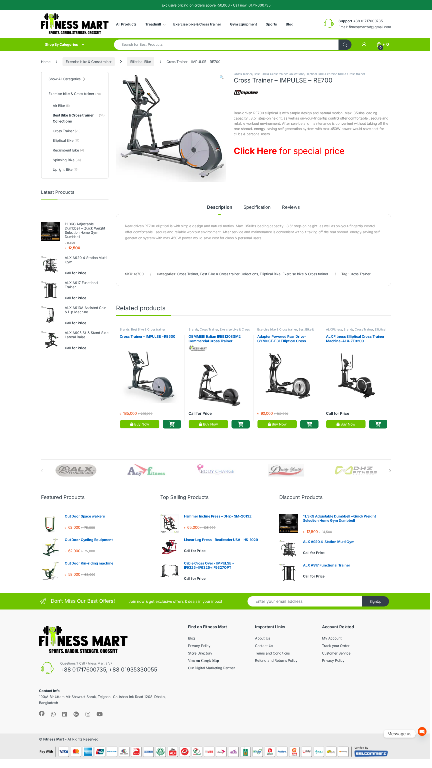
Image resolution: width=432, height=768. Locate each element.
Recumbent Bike (68, 150)
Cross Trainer (243, 74)
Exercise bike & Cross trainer (197, 24)
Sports (271, 24)
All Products (126, 24)
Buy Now (141, 424)
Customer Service (336, 653)
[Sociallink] (41, 713)
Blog (289, 24)
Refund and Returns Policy (276, 660)
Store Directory (200, 653)
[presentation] (390, 470)
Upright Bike (65, 169)
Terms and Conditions (272, 653)
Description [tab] (219, 207)
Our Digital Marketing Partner (211, 668)
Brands (125, 329)
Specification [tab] (257, 207)
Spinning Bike (67, 160)
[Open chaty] (422, 733)
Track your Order (336, 646)
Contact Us (264, 646)
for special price (289, 151)
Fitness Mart (53, 739)
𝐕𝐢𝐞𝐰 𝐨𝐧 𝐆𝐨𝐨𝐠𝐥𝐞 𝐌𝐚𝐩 (203, 660)
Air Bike (61, 106)
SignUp (376, 601)
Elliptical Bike (140, 62)
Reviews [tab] (291, 207)
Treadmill (153, 24)
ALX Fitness (334, 329)
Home (45, 62)
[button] (222, 77)
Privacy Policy (199, 646)
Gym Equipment (243, 24)
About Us (262, 638)
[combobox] (226, 45)
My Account (332, 638)
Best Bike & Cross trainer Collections (279, 74)
